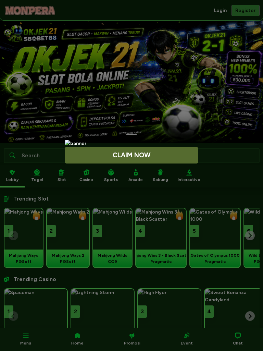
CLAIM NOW (132, 155)
